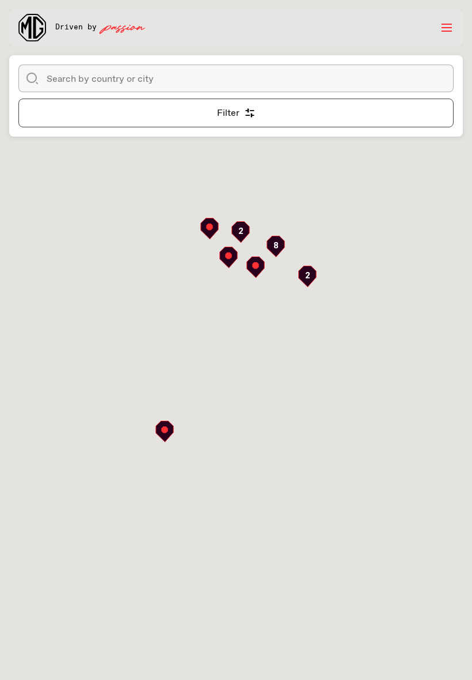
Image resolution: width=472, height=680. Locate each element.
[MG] (32, 27)
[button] (240, 232)
